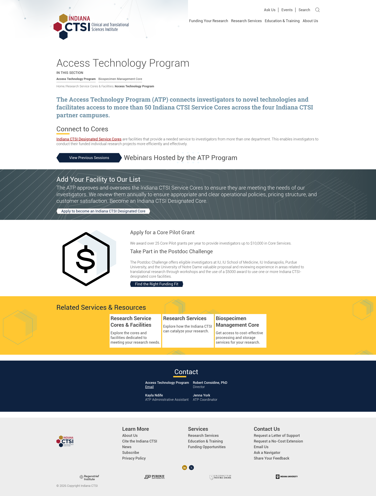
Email (149, 387)
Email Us (261, 447)
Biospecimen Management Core (120, 79)
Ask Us (270, 10)
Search (304, 10)
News (127, 447)
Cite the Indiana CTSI (139, 441)
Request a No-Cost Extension (278, 441)
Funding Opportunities (207, 447)
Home (60, 86)
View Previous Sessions (89, 158)
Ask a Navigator (267, 452)
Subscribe (130, 452)
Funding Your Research (208, 21)
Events (287, 10)
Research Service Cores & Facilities (89, 86)
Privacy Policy (134, 458)
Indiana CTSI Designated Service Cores (89, 139)
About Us (310, 21)
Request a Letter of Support (277, 435)
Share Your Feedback (271, 458)
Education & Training (282, 21)
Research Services (246, 21)
